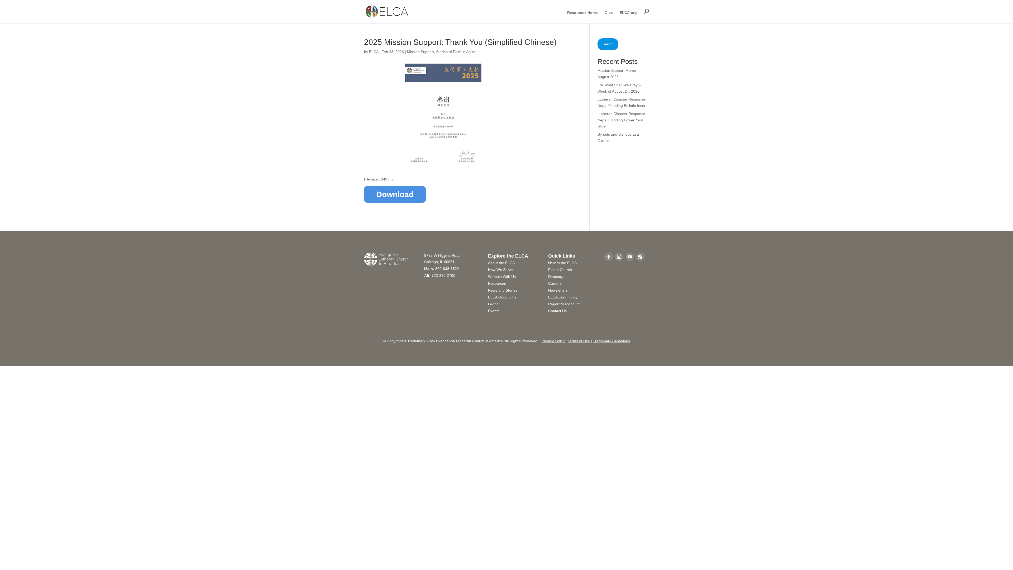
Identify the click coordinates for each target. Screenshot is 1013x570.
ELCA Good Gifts (502, 297)
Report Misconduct (564, 304)
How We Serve (500, 270)
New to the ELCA (562, 263)
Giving (493, 304)
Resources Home (582, 13)
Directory (555, 276)
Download (395, 194)
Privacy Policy (553, 341)
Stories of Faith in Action (456, 52)
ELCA (373, 52)
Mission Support (420, 52)
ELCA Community (562, 297)
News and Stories (502, 290)
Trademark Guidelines (611, 341)
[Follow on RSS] (640, 257)
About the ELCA (501, 263)
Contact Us (557, 311)
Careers (555, 283)
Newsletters (558, 290)
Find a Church (560, 270)
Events (493, 311)
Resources (497, 283)
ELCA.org (628, 13)
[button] (646, 11)
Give (609, 13)
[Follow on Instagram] (619, 257)
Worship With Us (502, 276)
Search (608, 44)
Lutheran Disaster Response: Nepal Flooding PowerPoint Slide (622, 120)
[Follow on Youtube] (629, 257)
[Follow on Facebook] (608, 257)
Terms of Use (579, 341)
